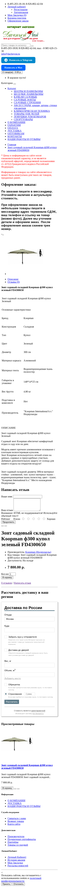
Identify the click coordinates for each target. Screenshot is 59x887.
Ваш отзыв (7, 510)
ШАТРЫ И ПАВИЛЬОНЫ (28, 91)
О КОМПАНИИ (16, 122)
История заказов (16, 860)
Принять (6, 884)
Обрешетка (14, 684)
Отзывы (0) (14, 282)
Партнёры (13, 842)
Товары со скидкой (18, 845)
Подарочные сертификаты (22, 839)
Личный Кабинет (17, 857)
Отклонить (19, 884)
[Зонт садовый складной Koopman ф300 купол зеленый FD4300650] (25, 273)
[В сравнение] (5, 525)
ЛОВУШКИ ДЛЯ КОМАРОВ (30, 116)
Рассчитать (11, 702)
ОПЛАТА (13, 128)
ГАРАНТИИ (14, 125)
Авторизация (21, 12)
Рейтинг (5, 519)
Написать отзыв (22, 583)
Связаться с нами (17, 818)
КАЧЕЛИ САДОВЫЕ (25, 97)
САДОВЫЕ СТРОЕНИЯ (27, 102)
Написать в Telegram (20, 60)
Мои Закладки (15, 862)
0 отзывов (6, 583)
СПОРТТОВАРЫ (23, 119)
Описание (13, 279)
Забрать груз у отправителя (22, 637)
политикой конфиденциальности (21, 879)
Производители (16, 836)
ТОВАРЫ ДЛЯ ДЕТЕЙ (26, 113)
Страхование (15, 694)
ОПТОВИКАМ (16, 133)
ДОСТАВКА (15, 130)
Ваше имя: (6, 496)
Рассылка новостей (18, 865)
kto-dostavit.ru (38, 713)
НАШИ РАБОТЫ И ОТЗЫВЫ (24, 139)
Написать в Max (13, 67)
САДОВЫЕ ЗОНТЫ (25, 99)
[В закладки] (2, 525)
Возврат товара (16, 821)
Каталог (12, 88)
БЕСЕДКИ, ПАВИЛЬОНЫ (28, 94)
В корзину (7, 577)
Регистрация (20, 9)
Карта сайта (14, 824)
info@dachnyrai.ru (10, 54)
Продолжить (8, 522)
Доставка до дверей (18, 650)
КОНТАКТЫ (15, 136)
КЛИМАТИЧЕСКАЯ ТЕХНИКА (32, 111)
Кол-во (5, 574)
